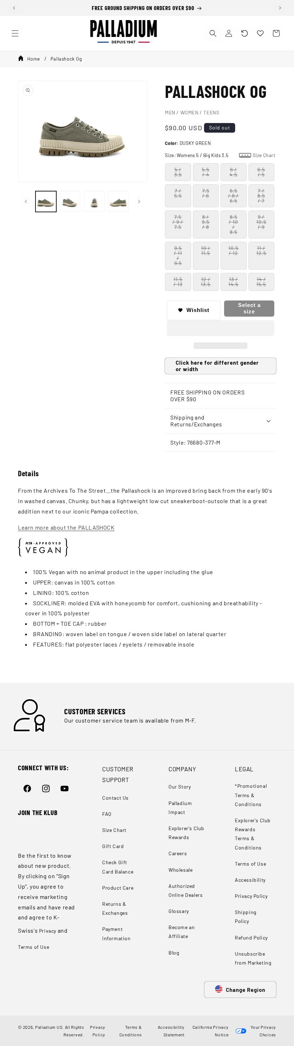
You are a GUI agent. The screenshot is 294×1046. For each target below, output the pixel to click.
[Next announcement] (280, 8)
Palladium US (48, 1027)
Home (33, 59)
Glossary (179, 911)
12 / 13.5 (205, 281)
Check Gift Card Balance (117, 866)
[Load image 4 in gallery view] (118, 201)
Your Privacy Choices (262, 1030)
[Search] (213, 33)
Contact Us (115, 798)
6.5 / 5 (261, 172)
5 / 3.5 (178, 172)
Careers (178, 853)
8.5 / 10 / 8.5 (233, 224)
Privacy (47, 931)
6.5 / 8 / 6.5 (233, 196)
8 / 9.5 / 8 (205, 222)
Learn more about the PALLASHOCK (66, 527)
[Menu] (15, 33)
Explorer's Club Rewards (186, 832)
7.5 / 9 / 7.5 (177, 222)
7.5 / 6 (205, 193)
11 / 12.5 (261, 250)
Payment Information (116, 933)
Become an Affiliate (182, 931)
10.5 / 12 (233, 250)
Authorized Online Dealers (186, 890)
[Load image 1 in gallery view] (45, 201)
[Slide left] (26, 201)
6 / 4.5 (233, 172)
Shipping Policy (245, 916)
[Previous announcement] (14, 8)
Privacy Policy (251, 896)
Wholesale (181, 870)
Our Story (180, 787)
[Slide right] (139, 201)
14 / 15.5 (261, 281)
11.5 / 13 (178, 281)
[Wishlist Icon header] (260, 33)
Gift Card (113, 846)
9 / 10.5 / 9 (261, 222)
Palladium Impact (180, 807)
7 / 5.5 (178, 193)
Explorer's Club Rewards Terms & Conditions (253, 834)
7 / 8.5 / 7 (261, 196)
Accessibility (250, 880)
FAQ (107, 814)
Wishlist (197, 310)
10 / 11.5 (205, 250)
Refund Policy (251, 937)
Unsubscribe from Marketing (253, 958)
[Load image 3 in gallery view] (94, 201)
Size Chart (114, 830)
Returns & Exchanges (115, 908)
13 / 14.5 (233, 281)
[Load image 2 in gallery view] (70, 201)
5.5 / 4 (205, 172)
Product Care (117, 888)
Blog (174, 953)
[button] (244, 33)
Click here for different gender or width (217, 365)
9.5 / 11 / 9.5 (178, 255)
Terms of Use (33, 947)
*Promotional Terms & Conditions (251, 795)
